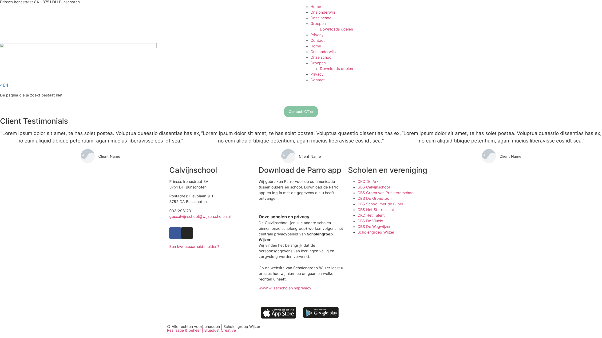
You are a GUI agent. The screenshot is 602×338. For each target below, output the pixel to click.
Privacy (317, 34)
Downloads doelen (336, 29)
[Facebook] (175, 233)
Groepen (318, 23)
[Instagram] (187, 233)
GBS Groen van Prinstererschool (386, 192)
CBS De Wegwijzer (374, 226)
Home (315, 6)
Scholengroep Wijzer (375, 232)
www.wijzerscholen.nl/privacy (285, 288)
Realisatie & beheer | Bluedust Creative (201, 330)
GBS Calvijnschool (373, 187)
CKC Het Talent (371, 215)
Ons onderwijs (323, 12)
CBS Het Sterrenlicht (375, 209)
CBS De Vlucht (370, 221)
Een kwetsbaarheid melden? (194, 246)
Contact (317, 40)
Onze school (321, 17)
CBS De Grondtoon (374, 198)
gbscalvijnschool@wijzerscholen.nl (200, 216)
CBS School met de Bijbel (380, 204)
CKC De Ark (368, 181)
